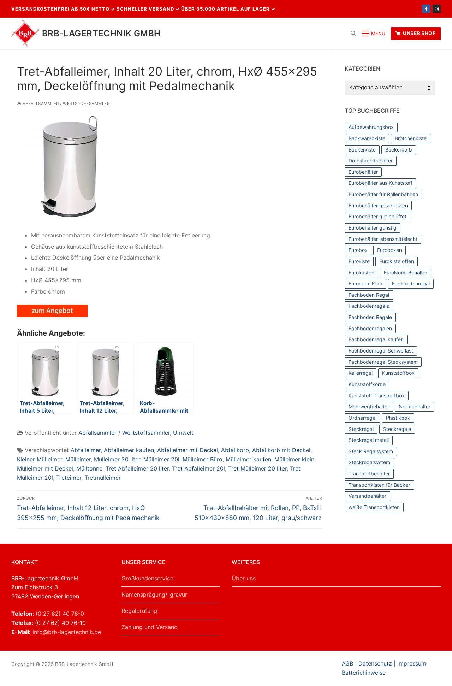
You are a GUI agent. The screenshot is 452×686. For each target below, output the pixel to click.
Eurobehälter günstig (373, 228)
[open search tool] (353, 33)
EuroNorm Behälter (405, 273)
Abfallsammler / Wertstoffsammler (65, 103)
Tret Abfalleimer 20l (198, 468)
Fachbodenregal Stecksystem (383, 362)
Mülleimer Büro (202, 459)
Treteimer (68, 477)
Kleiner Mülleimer (39, 459)
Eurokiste (359, 261)
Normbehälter (414, 406)
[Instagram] (437, 9)
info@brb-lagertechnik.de (66, 631)
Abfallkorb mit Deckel (281, 450)
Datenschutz (375, 663)
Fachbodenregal (411, 283)
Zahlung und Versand (149, 627)
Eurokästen (361, 273)
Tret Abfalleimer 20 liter (137, 468)
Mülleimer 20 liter (117, 459)
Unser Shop (419, 33)
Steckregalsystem (369, 462)
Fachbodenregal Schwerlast (381, 351)
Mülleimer (78, 459)
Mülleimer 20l (161, 459)
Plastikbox (398, 418)
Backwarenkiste (367, 138)
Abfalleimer (86, 450)
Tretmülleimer (102, 477)
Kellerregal (361, 373)
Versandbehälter (367, 496)
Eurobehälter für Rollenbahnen (383, 194)
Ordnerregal (362, 418)
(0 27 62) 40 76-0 (60, 613)
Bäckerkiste (362, 150)
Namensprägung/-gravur (154, 594)
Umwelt (183, 432)
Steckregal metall (369, 440)
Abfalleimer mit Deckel (187, 450)
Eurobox (358, 250)
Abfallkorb (235, 450)
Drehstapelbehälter (371, 161)
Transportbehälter (369, 474)
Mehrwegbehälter (369, 406)
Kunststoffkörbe (367, 384)
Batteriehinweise (364, 672)
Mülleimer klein (294, 459)
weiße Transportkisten (374, 507)
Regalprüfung (139, 610)
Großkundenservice (147, 578)
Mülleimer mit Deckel (45, 468)
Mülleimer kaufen (248, 459)
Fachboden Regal (369, 295)
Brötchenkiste (411, 138)
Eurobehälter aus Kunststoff (380, 183)
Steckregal (361, 429)
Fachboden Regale (370, 317)
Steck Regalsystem (371, 451)
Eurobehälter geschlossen (378, 205)
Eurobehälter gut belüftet (377, 216)
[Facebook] (426, 9)
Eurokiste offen (396, 261)
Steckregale (397, 429)
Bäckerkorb (398, 150)
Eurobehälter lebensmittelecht (383, 239)
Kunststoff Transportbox (377, 395)
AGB (348, 663)
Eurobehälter (363, 172)
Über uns (244, 578)
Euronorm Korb (365, 283)
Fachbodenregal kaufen (376, 339)
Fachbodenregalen (370, 328)
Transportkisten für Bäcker (379, 485)
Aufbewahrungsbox (371, 127)
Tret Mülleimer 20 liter (257, 468)
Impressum (411, 663)
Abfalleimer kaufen (129, 450)
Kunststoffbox (398, 373)
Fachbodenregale (369, 306)
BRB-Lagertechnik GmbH (101, 33)
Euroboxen (389, 250)
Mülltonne (89, 468)
